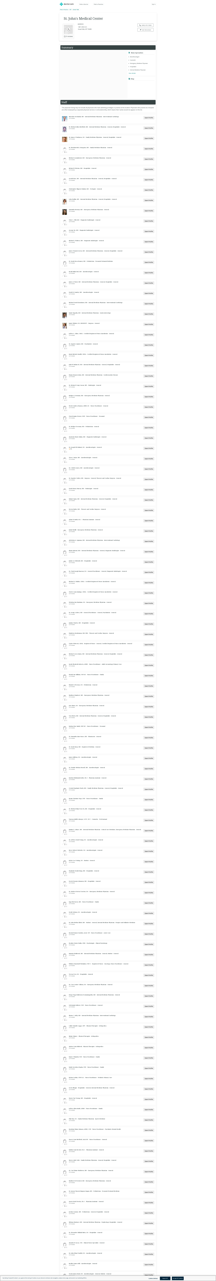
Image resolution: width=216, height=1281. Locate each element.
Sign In (154, 4)
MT (70, 9)
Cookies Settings (153, 1278)
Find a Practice (98, 4)
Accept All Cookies (178, 1278)
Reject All (165, 1278)
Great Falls (76, 9)
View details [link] (132, 73)
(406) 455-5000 (146, 25)
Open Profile (149, 118)
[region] (108, 1278)
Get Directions (146, 30)
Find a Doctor (83, 4)
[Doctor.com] (66, 4)
